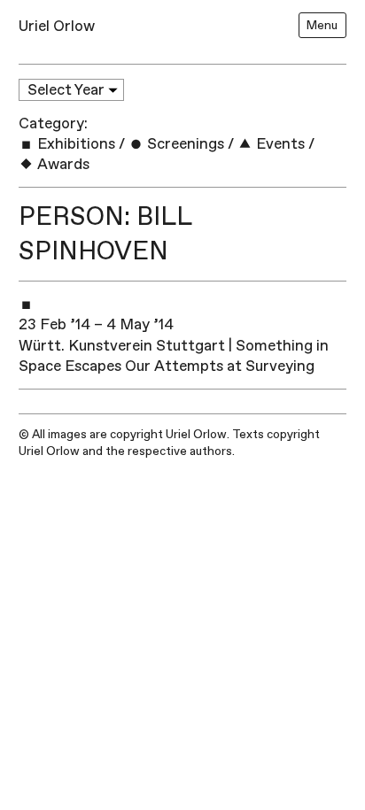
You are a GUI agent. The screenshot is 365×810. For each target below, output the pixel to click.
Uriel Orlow (57, 26)
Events (278, 144)
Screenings (184, 144)
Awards (61, 164)
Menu (322, 25)
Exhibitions (74, 144)
